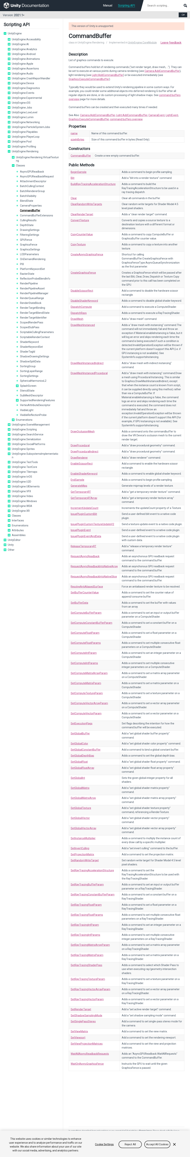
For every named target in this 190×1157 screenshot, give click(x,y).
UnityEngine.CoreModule (142, 42)
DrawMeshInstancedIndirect (87, 363)
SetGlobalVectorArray (83, 828)
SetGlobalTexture (81, 808)
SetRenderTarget (81, 1009)
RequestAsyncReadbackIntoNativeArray (94, 566)
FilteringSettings (29, 234)
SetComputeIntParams (84, 663)
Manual (107, 5)
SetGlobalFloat (79, 761)
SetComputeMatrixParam (86, 683)
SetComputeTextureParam (87, 693)
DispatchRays (79, 312)
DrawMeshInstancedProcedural (89, 373)
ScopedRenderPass (31, 322)
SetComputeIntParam (84, 652)
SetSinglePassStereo (83, 1021)
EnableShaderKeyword (84, 473)
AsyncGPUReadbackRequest (37, 176)
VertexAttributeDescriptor (35, 405)
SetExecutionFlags (81, 723)
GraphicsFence (28, 244)
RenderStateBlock (30, 302)
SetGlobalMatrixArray (83, 797)
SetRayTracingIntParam (85, 924)
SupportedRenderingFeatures (37, 400)
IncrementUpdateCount (84, 508)
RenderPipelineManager (34, 293)
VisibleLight (26, 410)
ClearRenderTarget (82, 214)
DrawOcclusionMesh (83, 431)
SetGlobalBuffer (80, 733)
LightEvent (172, 115)
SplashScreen (28, 385)
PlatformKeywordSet (32, 268)
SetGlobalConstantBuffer (86, 749)
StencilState (27, 390)
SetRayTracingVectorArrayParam (90, 989)
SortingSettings (29, 375)
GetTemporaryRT (81, 491)
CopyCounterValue (82, 234)
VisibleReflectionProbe (33, 414)
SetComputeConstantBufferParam (91, 622)
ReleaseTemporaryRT (83, 546)
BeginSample (78, 172)
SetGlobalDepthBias (82, 755)
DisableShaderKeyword (84, 300)
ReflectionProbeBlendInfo (35, 278)
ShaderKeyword (29, 341)
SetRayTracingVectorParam (87, 999)
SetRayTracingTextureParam (88, 979)
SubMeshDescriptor (31, 395)
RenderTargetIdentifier (33, 317)
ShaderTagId (27, 351)
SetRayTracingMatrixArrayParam (90, 944)
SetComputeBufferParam (86, 612)
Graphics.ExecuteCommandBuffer (89, 79)
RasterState (27, 273)
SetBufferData (79, 602)
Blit (72, 177)
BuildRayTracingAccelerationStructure (93, 184)
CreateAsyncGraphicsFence (87, 254)
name (74, 133)
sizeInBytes (77, 139)
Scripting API (126, 5)
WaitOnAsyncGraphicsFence (87, 1063)
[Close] (174, 1144)
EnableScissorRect (82, 463)
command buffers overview (126, 119)
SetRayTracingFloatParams (87, 914)
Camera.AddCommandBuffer (162, 70)
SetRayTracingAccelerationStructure (92, 870)
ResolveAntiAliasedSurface (87, 586)
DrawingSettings (30, 229)
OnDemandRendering (32, 259)
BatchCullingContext (32, 186)
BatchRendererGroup (32, 191)
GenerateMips (79, 485)
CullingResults (28, 220)
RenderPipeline (29, 283)
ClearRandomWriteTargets (86, 204)
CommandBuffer (30, 210)
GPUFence (26, 239)
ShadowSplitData (30, 361)
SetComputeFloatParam (85, 632)
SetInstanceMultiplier (83, 838)
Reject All (130, 1144)
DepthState (27, 225)
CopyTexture (78, 244)
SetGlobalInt (78, 777)
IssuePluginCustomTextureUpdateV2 (92, 524)
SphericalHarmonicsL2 (33, 380)
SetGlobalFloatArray (82, 767)
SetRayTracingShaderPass (86, 965)
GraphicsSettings (30, 249)
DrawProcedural (80, 445)
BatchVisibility (28, 195)
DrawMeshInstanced (83, 325)
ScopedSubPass (29, 327)
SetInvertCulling (80, 848)
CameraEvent (156, 115)
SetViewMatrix (79, 1031)
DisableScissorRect (82, 290)
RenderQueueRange (32, 298)
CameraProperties (31, 205)
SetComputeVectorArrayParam (89, 703)
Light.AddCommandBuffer (107, 75)
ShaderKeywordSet (31, 346)
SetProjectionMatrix (82, 854)
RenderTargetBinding (32, 307)
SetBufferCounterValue (85, 592)
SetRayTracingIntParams (85, 934)
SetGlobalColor (79, 743)
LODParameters (29, 254)
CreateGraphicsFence (83, 272)
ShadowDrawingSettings (34, 356)
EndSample (77, 479)
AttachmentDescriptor (33, 181)
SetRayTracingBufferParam (87, 884)
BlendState (26, 200)
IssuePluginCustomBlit (84, 513)
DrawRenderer (79, 457)
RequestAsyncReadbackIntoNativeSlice (94, 576)
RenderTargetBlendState (35, 312)
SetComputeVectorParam (86, 713)
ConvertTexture (80, 220)
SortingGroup (28, 366)
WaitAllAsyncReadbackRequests (90, 1053)
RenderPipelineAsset (32, 288)
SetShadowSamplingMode (86, 1015)
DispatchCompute (81, 306)
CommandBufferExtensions (36, 215)
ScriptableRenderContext (35, 337)
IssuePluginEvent (81, 530)
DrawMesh (77, 318)
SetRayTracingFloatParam (86, 904)
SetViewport (78, 1037)
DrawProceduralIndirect (84, 451)
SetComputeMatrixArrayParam (89, 673)
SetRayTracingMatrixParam (87, 955)
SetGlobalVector (80, 818)
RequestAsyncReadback (85, 556)
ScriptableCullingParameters (37, 332)
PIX (22, 264)
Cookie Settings (104, 1144)
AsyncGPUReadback (32, 171)
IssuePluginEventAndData (86, 536)
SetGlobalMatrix (80, 787)
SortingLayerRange (31, 371)
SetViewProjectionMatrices (87, 1043)
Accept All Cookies (157, 1144)
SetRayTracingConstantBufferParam (92, 894)
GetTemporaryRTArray (84, 497)
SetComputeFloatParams (86, 642)
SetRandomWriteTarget (85, 860)
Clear (74, 198)
